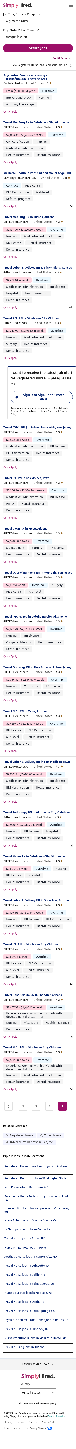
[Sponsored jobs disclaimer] (71, 65)
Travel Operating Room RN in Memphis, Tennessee (37, 572)
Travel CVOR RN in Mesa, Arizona (25, 528)
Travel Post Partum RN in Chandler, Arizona (32, 995)
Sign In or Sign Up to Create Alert (43, 397)
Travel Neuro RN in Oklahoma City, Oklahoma (34, 856)
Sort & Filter (60, 58)
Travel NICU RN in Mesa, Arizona (25, 711)
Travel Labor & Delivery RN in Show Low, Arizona (36, 900)
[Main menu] (71, 5)
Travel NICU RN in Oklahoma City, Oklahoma (33, 1047)
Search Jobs (38, 48)
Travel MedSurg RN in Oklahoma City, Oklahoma (36, 122)
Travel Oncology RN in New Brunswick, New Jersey (37, 667)
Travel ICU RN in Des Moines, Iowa (26, 478)
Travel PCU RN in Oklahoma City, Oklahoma (32, 318)
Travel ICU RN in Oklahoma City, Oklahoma (32, 944)
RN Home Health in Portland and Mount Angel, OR (37, 173)
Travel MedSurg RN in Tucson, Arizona (29, 217)
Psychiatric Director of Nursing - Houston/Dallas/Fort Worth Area (25, 77)
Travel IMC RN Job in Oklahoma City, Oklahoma (35, 616)
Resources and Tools (35, 1364)
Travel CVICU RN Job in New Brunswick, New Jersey (37, 427)
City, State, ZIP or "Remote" (21, 30)
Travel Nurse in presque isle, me (31, 1142)
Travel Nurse (52, 1135)
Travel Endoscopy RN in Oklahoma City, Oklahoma (37, 812)
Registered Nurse (21, 1135)
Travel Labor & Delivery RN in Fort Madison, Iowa (36, 762)
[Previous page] (8, 1106)
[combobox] (38, 21)
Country (25, 1384)
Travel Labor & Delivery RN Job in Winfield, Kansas (37, 267)
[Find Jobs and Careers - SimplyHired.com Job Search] (17, 5)
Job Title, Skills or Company (21, 14)
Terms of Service (19, 411)
